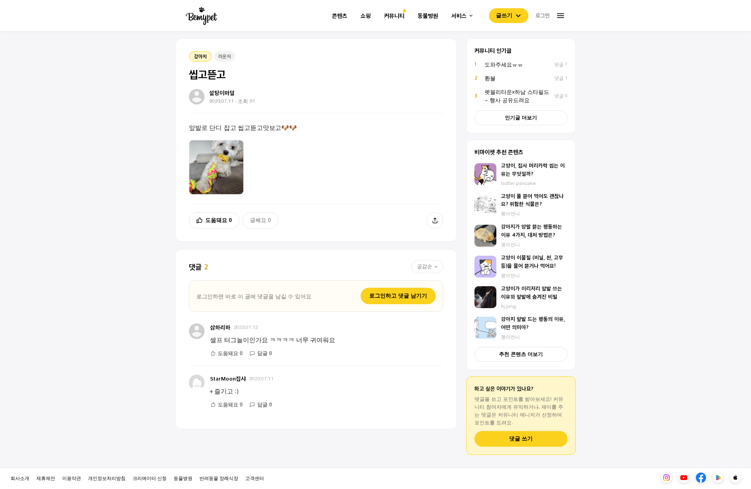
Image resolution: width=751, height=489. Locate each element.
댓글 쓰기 (521, 439)
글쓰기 (504, 15)
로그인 (542, 15)
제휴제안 (45, 478)
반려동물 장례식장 (218, 478)
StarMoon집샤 (228, 378)
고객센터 (254, 478)
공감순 (424, 266)
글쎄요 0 (260, 220)
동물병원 (428, 16)
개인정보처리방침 (107, 478)
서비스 (459, 16)
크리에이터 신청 (150, 478)
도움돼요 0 (218, 220)
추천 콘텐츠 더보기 (521, 354)
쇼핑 (366, 16)
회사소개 (20, 478)
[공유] (435, 220)
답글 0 (264, 353)
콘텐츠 (339, 16)
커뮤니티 (394, 16)
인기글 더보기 (521, 118)
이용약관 (71, 478)
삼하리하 (220, 327)
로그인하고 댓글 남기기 (398, 295)
